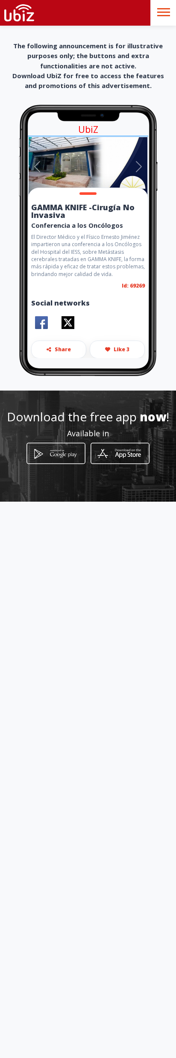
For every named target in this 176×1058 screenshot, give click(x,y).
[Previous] (37, 167)
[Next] (139, 167)
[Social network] (41, 322)
